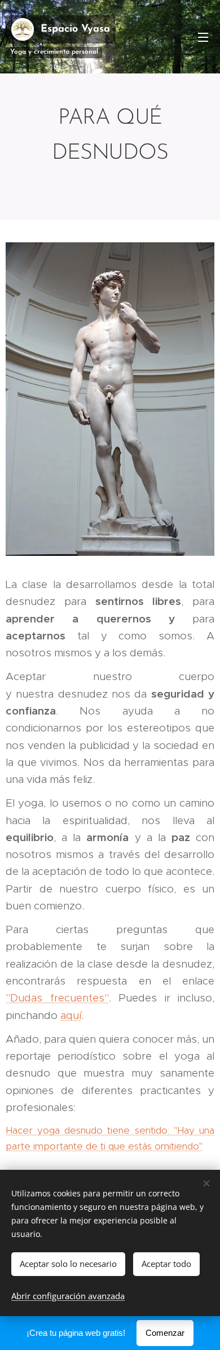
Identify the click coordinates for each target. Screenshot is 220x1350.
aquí (70, 1015)
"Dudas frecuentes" (57, 997)
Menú (203, 36)
